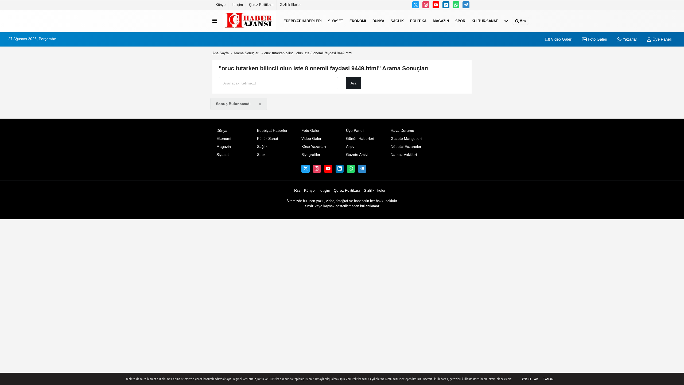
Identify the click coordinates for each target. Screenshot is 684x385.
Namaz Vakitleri (404, 155)
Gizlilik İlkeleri (290, 5)
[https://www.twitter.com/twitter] (415, 4)
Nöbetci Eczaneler (406, 147)
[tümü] (506, 21)
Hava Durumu (402, 131)
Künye (221, 5)
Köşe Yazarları (313, 147)
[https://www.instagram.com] (425, 4)
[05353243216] (456, 4)
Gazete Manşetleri (406, 139)
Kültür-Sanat (485, 21)
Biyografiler (310, 155)
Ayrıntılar (530, 379)
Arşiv (350, 147)
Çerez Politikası (261, 5)
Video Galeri (561, 39)
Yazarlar (629, 39)
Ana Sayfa (220, 53)
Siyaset (335, 21)
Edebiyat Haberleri (302, 21)
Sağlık (397, 21)
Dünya (378, 21)
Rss (297, 190)
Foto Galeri (597, 39)
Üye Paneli (661, 39)
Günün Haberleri (360, 139)
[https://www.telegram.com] (466, 4)
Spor (460, 21)
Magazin (441, 21)
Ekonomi (357, 21)
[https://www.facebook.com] (436, 4)
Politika (418, 21)
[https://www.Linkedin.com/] (445, 4)
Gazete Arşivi (357, 155)
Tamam (548, 379)
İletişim (237, 5)
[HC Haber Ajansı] (249, 21)
